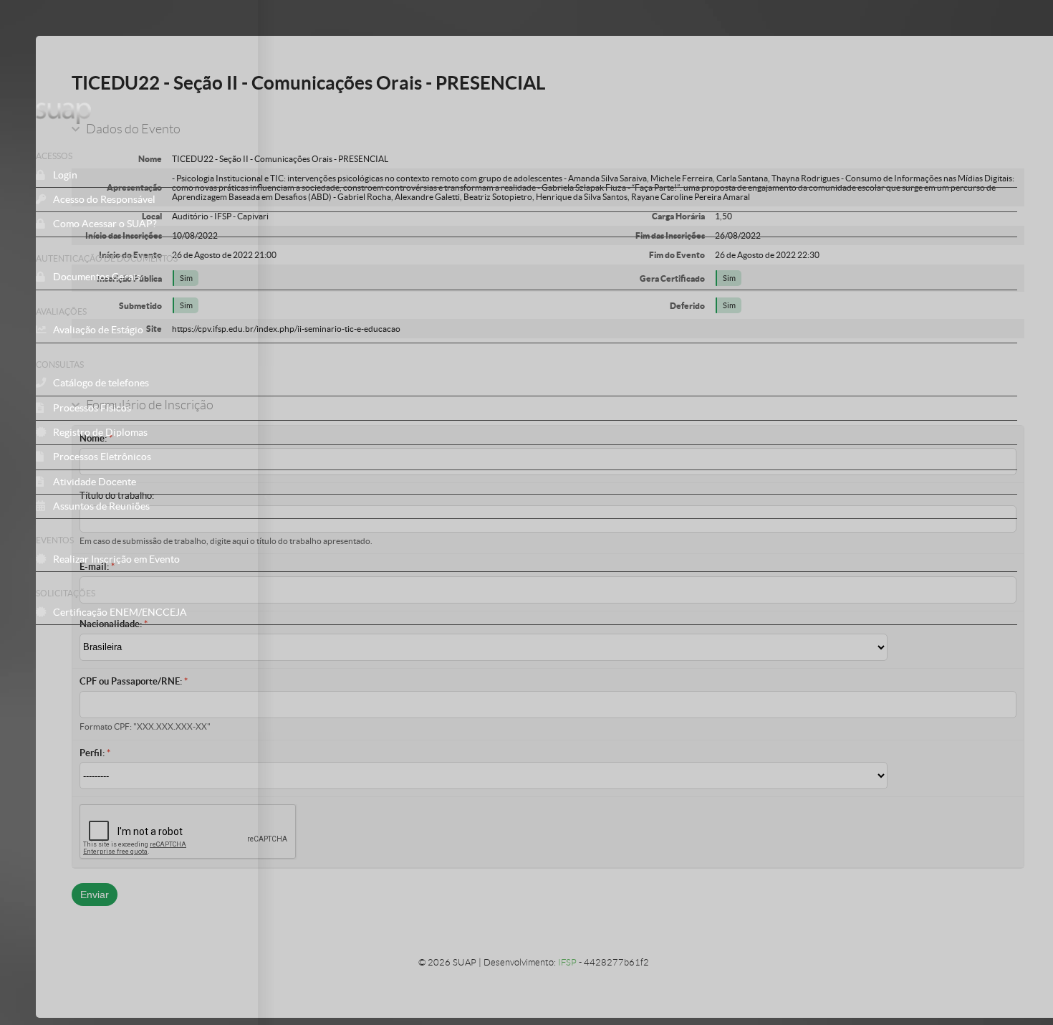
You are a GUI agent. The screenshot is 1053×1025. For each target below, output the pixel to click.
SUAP (421, 113)
